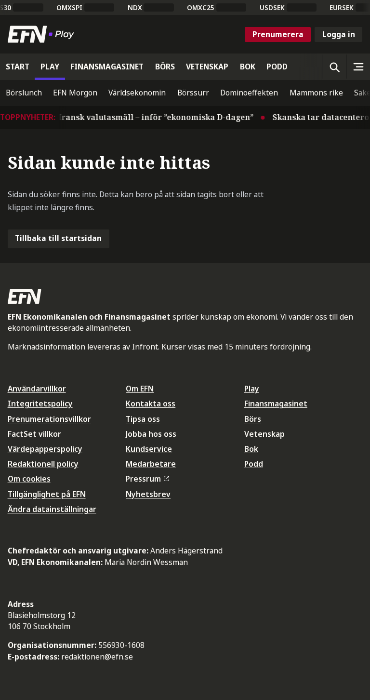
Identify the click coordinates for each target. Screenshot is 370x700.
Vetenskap (264, 434)
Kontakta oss (150, 403)
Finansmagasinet (275, 403)
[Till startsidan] (43, 34)
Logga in (338, 34)
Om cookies (29, 478)
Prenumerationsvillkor (49, 419)
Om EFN (140, 388)
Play (251, 388)
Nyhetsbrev (148, 494)
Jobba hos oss (151, 434)
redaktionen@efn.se (97, 656)
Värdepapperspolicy (45, 449)
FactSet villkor (34, 434)
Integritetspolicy (40, 403)
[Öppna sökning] (334, 66)
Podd (253, 463)
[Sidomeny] (358, 66)
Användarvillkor (37, 388)
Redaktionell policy (43, 463)
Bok (251, 449)
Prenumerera (278, 34)
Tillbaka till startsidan (58, 238)
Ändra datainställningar (52, 509)
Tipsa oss (143, 419)
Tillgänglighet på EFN (47, 494)
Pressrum (143, 478)
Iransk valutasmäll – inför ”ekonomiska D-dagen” (151, 117)
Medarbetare (151, 463)
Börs (252, 419)
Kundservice (149, 449)
